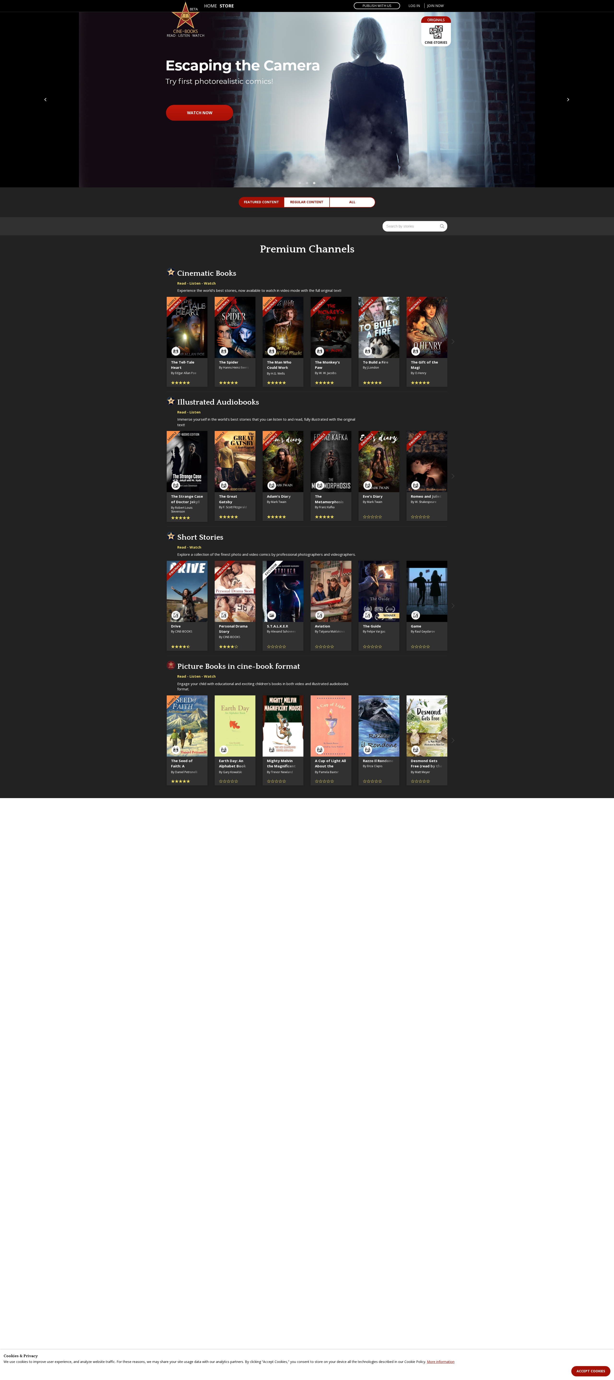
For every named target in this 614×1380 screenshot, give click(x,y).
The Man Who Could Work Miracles (279, 367)
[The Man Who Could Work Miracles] (283, 327)
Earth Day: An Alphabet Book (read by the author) (232, 768)
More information (441, 1361)
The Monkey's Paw (327, 365)
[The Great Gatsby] (235, 461)
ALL (352, 202)
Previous (46, 99)
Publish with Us (376, 5)
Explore (307, 159)
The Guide (372, 626)
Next (568, 99)
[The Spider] (235, 327)
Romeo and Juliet (426, 496)
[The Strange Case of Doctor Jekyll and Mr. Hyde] (187, 461)
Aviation (322, 626)
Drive (176, 626)
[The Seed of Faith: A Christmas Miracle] (187, 726)
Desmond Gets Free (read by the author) (426, 766)
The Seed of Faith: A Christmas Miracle (182, 768)
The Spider (228, 362)
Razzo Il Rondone (378, 760)
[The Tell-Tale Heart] (187, 327)
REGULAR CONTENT (306, 202)
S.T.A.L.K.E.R (277, 626)
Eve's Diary (373, 496)
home (210, 6)
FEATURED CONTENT (261, 202)
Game (416, 626)
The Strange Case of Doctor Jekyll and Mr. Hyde (187, 501)
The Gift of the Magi (424, 365)
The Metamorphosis (329, 499)
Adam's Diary (279, 496)
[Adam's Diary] (283, 461)
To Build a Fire (375, 362)
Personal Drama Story (233, 629)
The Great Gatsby (228, 499)
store (227, 6)
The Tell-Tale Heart (182, 365)
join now (435, 5)
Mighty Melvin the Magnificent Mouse (281, 766)
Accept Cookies (591, 1371)
